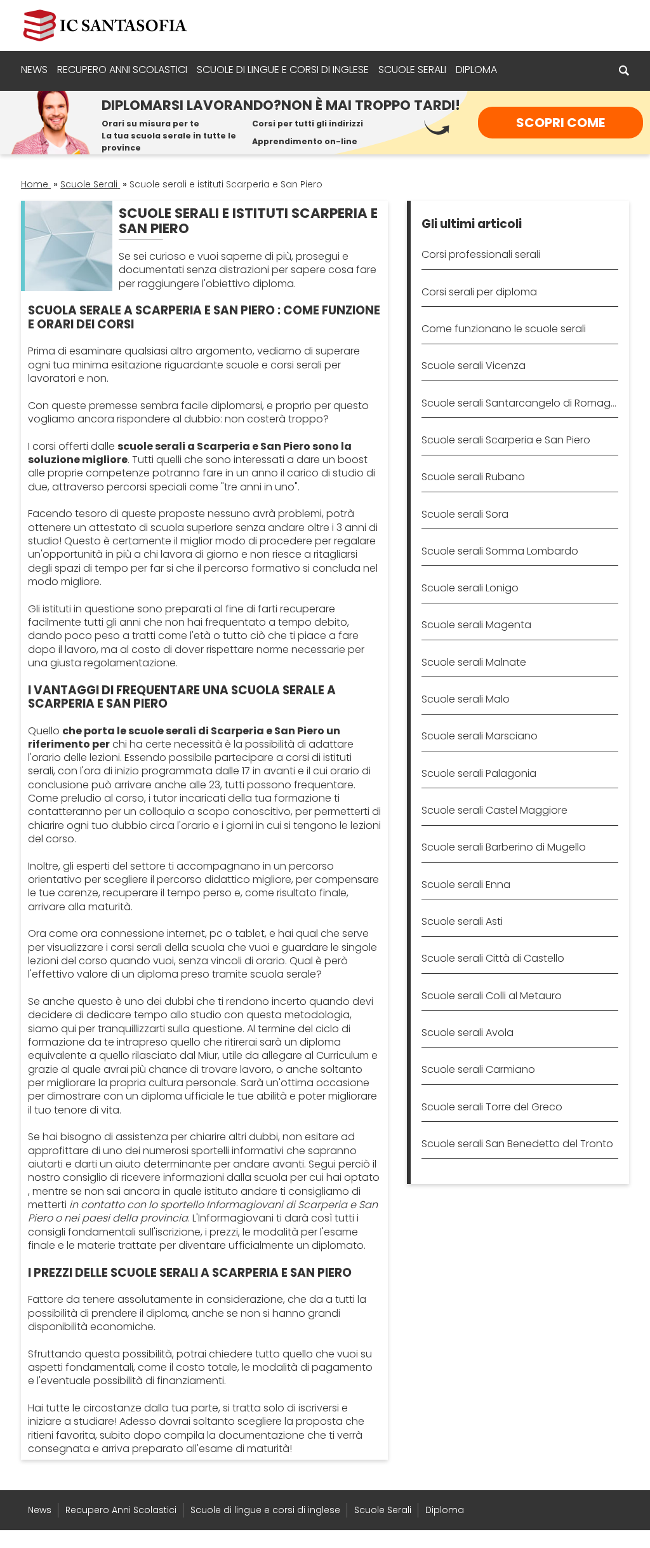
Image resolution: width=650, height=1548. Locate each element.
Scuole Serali (412, 69)
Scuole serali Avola (467, 1032)
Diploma (476, 69)
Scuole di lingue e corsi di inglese (283, 69)
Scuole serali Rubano (473, 476)
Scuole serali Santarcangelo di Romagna (519, 403)
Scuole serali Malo (465, 699)
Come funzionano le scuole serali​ (503, 328)
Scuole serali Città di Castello (492, 958)
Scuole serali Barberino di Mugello (503, 847)
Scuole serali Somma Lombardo (499, 551)
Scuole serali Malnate (473, 662)
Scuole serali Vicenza (473, 365)
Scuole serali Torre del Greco (491, 1107)
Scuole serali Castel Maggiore (494, 810)
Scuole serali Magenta (476, 624)
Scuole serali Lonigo (470, 588)
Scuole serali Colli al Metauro (491, 995)
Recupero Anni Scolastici (122, 69)
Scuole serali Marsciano (479, 736)
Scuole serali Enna (465, 884)
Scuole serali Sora (464, 514)
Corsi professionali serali (480, 254)
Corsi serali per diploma (479, 292)
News (34, 69)
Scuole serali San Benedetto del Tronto (517, 1143)
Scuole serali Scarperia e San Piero (505, 440)
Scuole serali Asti (462, 921)
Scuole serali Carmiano (478, 1069)
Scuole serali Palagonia (478, 773)
